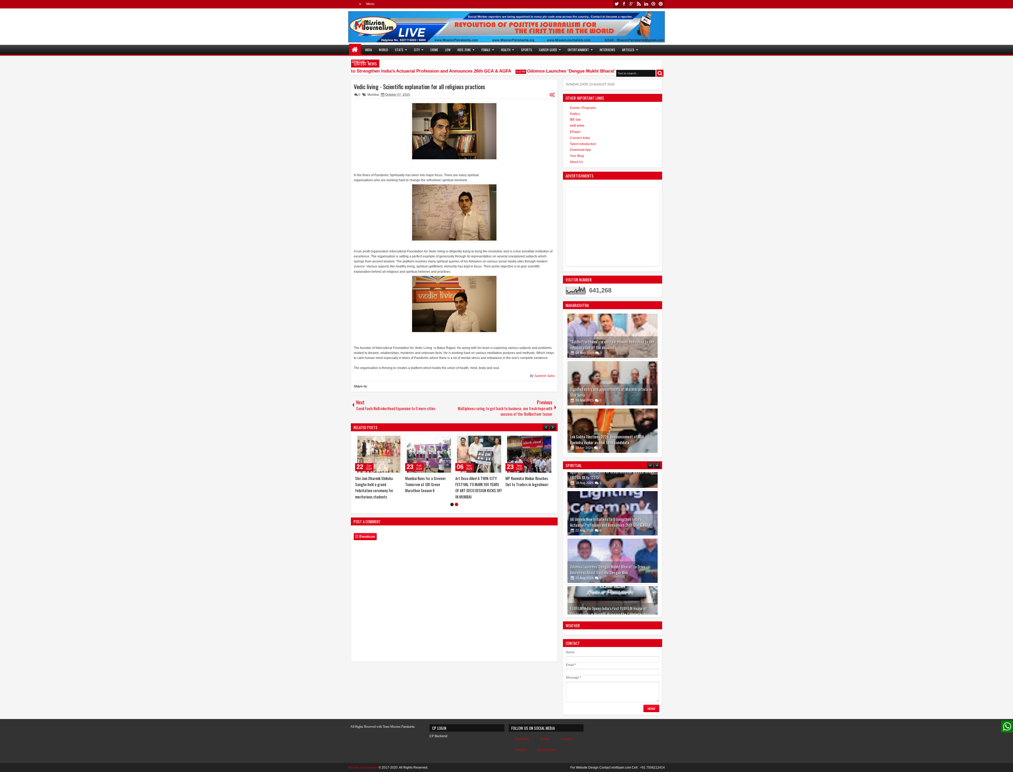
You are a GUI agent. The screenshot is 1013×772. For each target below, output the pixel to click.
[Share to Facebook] (385, 439)
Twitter (544, 739)
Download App (580, 150)
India (368, 49)
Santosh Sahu (544, 376)
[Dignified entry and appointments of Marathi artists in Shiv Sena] (612, 383)
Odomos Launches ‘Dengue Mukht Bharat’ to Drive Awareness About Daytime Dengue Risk (606, 71)
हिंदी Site (575, 120)
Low (448, 49)
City (417, 49)
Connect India (580, 138)
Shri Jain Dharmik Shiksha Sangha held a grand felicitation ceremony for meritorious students (474, 488)
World (383, 49)
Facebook (522, 739)
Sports (526, 49)
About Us (576, 162)
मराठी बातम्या (577, 126)
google (631, 4)
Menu (370, 4)
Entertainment (578, 49)
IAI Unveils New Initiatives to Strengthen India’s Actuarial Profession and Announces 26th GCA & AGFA (387, 71)
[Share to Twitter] (391, 439)
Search (659, 73)
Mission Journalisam (363, 767)
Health (505, 49)
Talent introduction (583, 144)
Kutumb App (546, 750)
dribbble (653, 4)
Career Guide (548, 49)
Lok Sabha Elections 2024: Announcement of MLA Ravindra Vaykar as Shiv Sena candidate (607, 439)
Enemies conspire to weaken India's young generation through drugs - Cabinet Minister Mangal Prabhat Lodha (428, 488)
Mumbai (373, 95)
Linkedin (567, 739)
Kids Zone (464, 49)
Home (355, 49)
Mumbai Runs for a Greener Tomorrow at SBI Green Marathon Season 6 (525, 484)
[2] (456, 510)
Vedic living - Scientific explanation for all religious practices (419, 86)
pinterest (660, 4)
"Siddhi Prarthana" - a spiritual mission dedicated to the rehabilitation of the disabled (612, 344)
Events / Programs (583, 108)
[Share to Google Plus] (396, 439)
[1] (452, 510)
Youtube (521, 750)
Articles (628, 49)
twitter (616, 4)
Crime (434, 49)
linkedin (646, 4)
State (399, 49)
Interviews (607, 49)
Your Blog (577, 156)
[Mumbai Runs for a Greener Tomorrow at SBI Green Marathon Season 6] (529, 454)
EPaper (575, 132)
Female (485, 49)
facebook (623, 4)
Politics (575, 114)
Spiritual (358, 61)
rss (638, 4)
